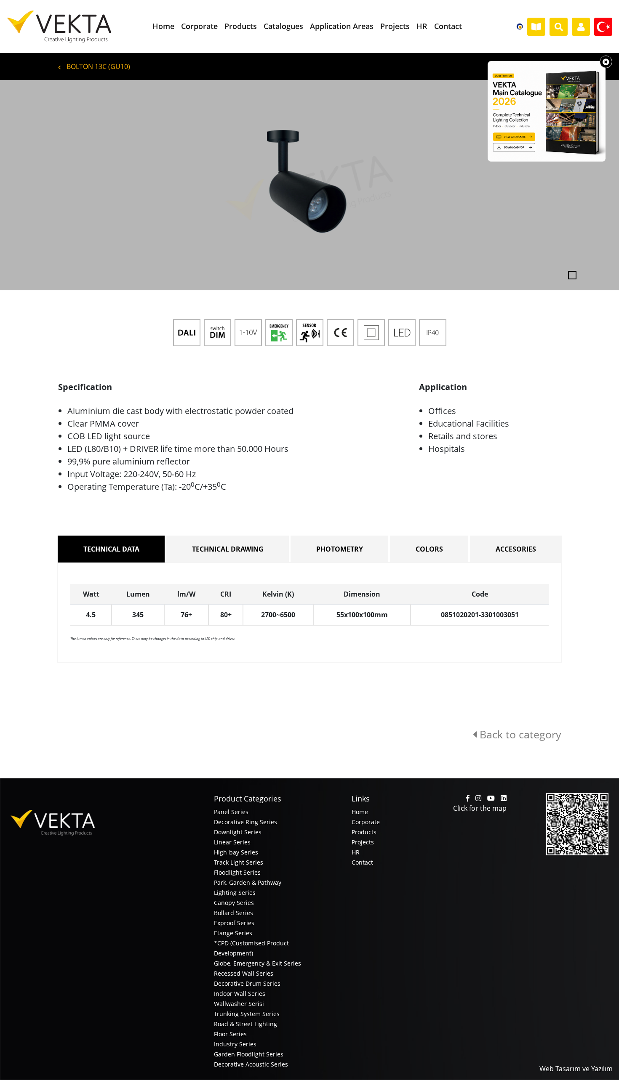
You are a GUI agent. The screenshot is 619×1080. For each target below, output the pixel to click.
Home (360, 812)
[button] (46, 185)
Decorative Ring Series (245, 822)
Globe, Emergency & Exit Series (257, 963)
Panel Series (231, 812)
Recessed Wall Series (243, 973)
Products (364, 832)
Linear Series (232, 842)
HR (356, 852)
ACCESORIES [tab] (516, 549)
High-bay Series (236, 852)
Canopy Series (234, 903)
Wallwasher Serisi (239, 1004)
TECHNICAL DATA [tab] (111, 549)
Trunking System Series (247, 1014)
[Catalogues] (536, 27)
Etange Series (233, 933)
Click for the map (480, 808)
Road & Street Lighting (245, 1024)
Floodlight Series (237, 872)
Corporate (366, 822)
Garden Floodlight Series (248, 1054)
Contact (362, 862)
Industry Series (235, 1044)
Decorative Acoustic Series (251, 1064)
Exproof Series (234, 923)
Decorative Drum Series (247, 983)
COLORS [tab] (429, 549)
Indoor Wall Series (239, 994)
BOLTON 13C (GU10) (97, 66)
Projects (363, 842)
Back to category (519, 734)
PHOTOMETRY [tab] (339, 549)
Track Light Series (238, 862)
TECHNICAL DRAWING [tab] (228, 549)
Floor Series (230, 1034)
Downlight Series (237, 832)
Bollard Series (233, 913)
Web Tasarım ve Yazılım (576, 1068)
